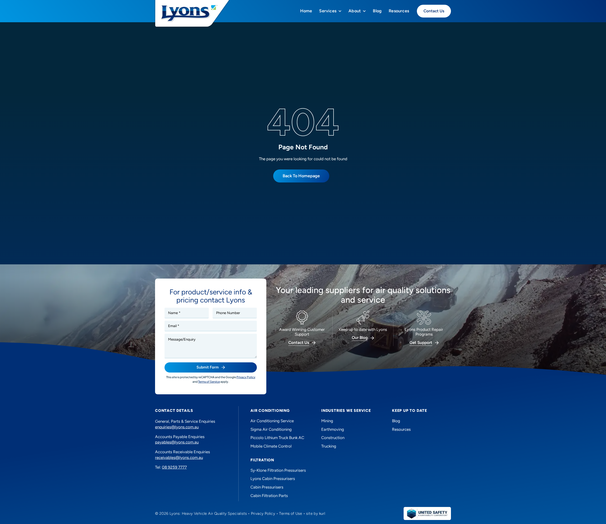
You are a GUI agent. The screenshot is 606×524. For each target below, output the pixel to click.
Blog (396, 420)
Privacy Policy (263, 513)
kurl (322, 513)
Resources (401, 429)
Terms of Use (290, 513)
